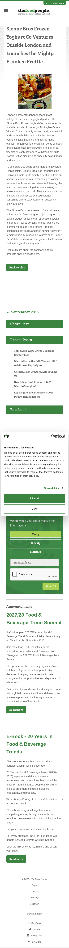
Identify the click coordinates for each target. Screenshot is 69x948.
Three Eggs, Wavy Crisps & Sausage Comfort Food (34, 353)
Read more (16, 710)
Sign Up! (50, 586)
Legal (34, 885)
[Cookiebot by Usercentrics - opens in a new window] (51, 436)
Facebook (36, 923)
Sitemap (34, 903)
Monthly (35, 552)
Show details (51, 488)
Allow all (34, 498)
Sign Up (53, 279)
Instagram (36, 935)
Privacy (34, 897)
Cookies (34, 891)
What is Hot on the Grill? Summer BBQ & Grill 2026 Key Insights (35, 363)
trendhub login (56, 2)
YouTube (36, 941)
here (36, 254)
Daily (35, 534)
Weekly (35, 543)
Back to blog (17, 267)
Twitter (36, 929)
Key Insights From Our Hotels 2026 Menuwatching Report (33, 394)
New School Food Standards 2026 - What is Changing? (33, 384)
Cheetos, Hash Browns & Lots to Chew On (35, 374)
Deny (34, 508)
